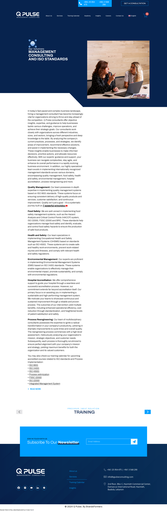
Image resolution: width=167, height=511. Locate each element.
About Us (49, 16)
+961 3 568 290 (130, 469)
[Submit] (134, 441)
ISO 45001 (34, 371)
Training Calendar (73, 16)
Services (60, 16)
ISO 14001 (34, 368)
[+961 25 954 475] (80, 3)
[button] (55, 389)
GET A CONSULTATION (135, 3)
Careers (108, 16)
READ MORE (35, 389)
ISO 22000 (34, 380)
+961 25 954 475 (114, 469)
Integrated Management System (44, 383)
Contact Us (119, 16)
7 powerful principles (54, 205)
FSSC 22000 (35, 377)
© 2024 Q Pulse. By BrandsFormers (83, 506)
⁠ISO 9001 (33, 365)
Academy (87, 16)
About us (73, 471)
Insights (98, 16)
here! (32, 510)
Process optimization (39, 374)
